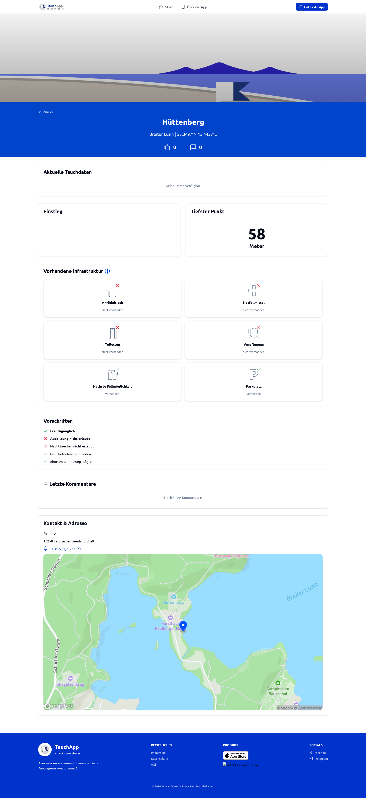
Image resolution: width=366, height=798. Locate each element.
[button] (183, 632)
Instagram (321, 758)
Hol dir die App (314, 7)
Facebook (321, 752)
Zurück (48, 112)
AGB (154, 764)
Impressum (158, 752)
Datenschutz (159, 758)
